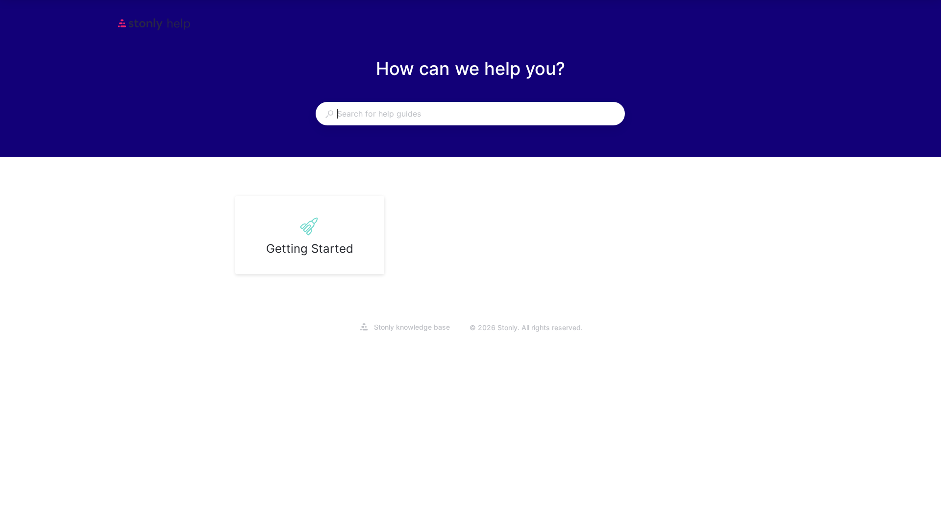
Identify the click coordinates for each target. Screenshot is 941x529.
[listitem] (309, 235)
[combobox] (470, 113)
